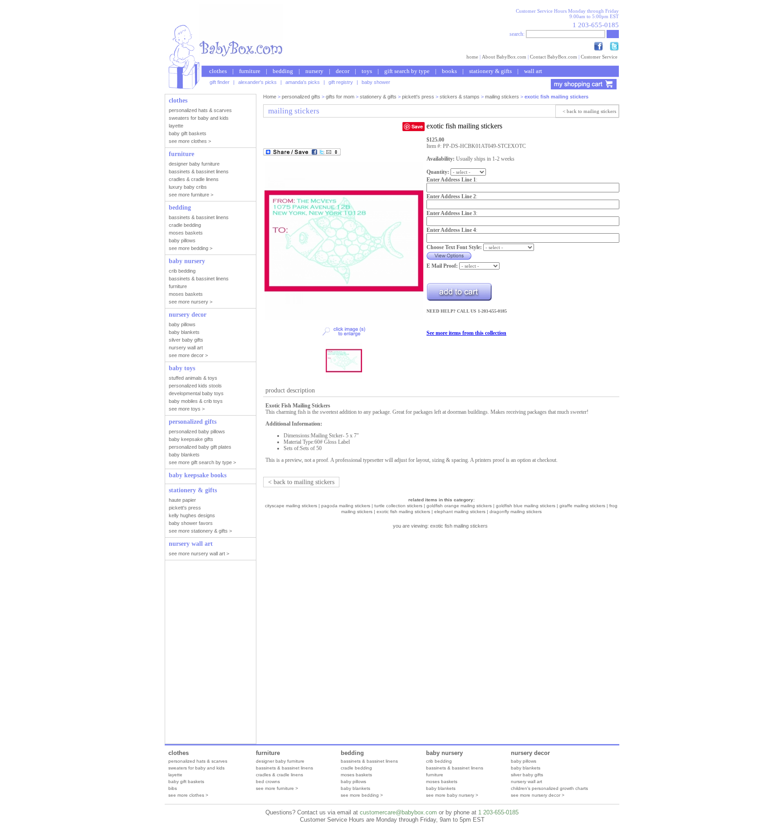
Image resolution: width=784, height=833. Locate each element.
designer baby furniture (280, 761)
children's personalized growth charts (549, 788)
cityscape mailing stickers (291, 505)
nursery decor (530, 753)
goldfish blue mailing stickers (525, 505)
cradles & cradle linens (279, 774)
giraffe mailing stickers (582, 505)
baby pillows (353, 781)
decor (342, 71)
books (449, 71)
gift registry (340, 82)
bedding (283, 71)
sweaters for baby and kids (196, 767)
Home (269, 96)
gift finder (220, 82)
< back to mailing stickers (589, 111)
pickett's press (418, 96)
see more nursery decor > (537, 795)
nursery (314, 71)
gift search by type (407, 71)
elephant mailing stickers (459, 511)
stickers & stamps (460, 96)
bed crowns (268, 781)
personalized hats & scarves (197, 761)
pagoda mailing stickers (345, 505)
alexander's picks (257, 82)
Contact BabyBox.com (553, 56)
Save (417, 126)
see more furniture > (277, 788)
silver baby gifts (527, 774)
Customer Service (599, 56)
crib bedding (439, 761)
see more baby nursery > (452, 795)
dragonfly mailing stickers (516, 511)
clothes (218, 71)
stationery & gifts (490, 71)
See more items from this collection (466, 333)
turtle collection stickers (398, 505)
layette (175, 774)
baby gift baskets (186, 781)
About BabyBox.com (504, 56)
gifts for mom (340, 96)
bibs (172, 788)
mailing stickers (502, 96)
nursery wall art (526, 781)
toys (367, 71)
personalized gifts (301, 96)
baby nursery (444, 753)
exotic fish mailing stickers (403, 511)
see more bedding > (362, 795)
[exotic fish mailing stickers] (344, 318)
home (472, 56)
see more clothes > (188, 795)
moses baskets (356, 774)
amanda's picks (302, 82)
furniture (249, 71)
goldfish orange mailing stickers (459, 505)
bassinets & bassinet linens (284, 767)
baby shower (376, 82)
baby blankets (355, 788)
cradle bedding (356, 767)
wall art (533, 71)
